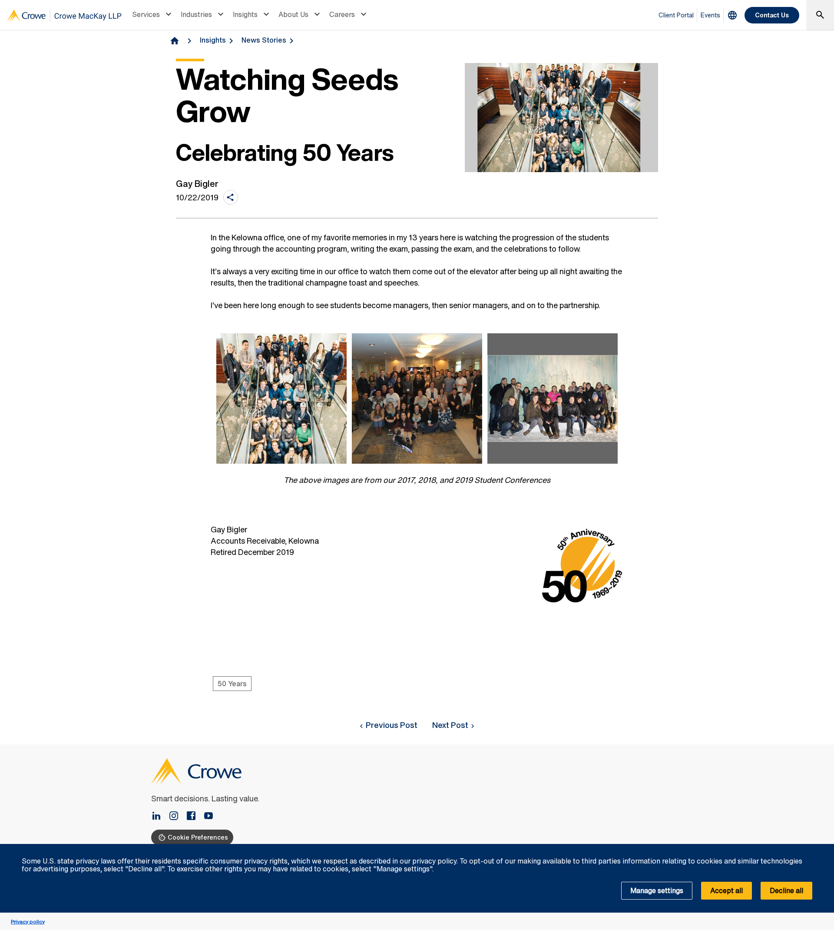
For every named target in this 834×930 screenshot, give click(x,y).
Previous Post (391, 725)
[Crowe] (64, 15)
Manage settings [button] (656, 890)
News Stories (264, 40)
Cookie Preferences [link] (198, 837)
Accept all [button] (726, 890)
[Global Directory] (732, 15)
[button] (822, 848)
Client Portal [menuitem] (676, 15)
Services (146, 14)
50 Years (232, 683)
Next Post (450, 725)
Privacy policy (28, 921)
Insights (245, 14)
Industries (196, 14)
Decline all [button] (786, 890)
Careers (342, 14)
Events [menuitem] (710, 15)
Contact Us (772, 15)
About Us (293, 14)
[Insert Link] (160, 816)
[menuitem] (153, 15)
